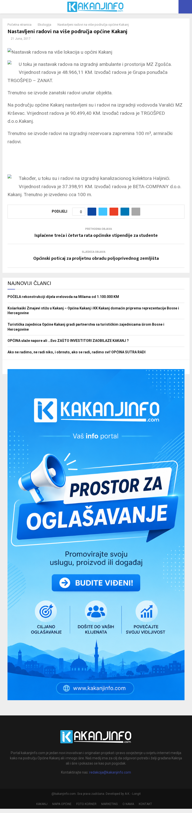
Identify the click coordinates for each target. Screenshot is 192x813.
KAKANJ (42, 804)
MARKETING (109, 804)
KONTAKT (145, 804)
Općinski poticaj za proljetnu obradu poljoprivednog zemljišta (96, 258)
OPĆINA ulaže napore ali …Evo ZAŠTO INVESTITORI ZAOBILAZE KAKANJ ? (68, 341)
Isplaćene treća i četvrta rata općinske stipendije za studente (96, 235)
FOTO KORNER (86, 804)
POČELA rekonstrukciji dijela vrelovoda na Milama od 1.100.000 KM (63, 297)
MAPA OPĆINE (62, 804)
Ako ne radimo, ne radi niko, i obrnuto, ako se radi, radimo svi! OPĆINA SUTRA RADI (77, 352)
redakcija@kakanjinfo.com (110, 772)
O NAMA (128, 804)
